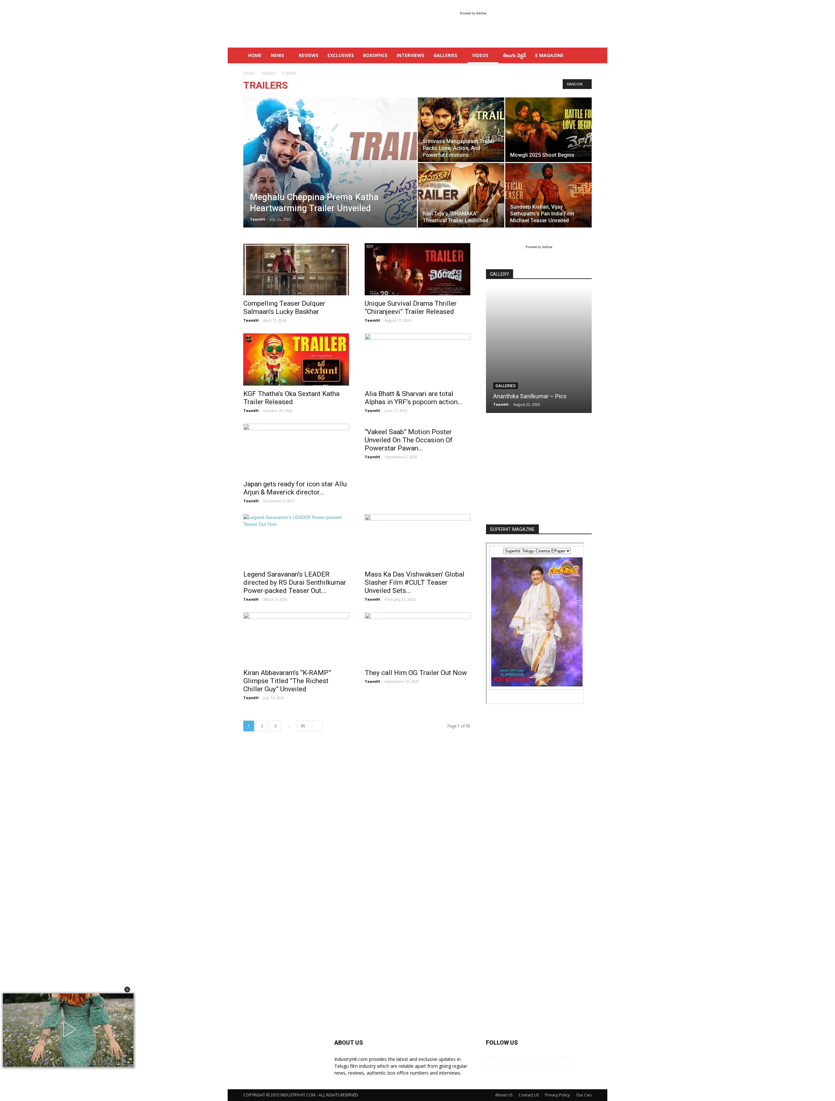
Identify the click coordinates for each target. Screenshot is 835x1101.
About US (503, 1095)
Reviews (308, 55)
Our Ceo (584, 1095)
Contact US (529, 1095)
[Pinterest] (527, 1063)
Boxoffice (375, 55)
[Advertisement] (539, 469)
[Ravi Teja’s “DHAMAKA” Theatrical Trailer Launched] (461, 195)
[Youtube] (562, 1063)
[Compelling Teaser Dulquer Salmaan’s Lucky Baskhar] (296, 269)
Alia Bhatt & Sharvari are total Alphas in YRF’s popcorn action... (414, 398)
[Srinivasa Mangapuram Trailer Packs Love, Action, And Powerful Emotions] (461, 129)
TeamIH (257, 219)
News (277, 55)
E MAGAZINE (549, 55)
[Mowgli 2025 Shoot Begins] (548, 129)
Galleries (445, 55)
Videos (480, 55)
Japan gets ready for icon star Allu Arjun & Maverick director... (295, 488)
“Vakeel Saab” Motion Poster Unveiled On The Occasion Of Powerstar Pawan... (409, 440)
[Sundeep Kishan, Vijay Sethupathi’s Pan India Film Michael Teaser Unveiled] (548, 195)
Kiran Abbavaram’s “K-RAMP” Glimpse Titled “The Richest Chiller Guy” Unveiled (287, 681)
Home (249, 73)
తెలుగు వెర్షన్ (514, 55)
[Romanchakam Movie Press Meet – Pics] (539, 350)
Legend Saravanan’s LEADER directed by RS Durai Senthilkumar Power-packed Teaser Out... (294, 582)
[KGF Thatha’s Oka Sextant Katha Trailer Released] (296, 359)
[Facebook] (492, 1063)
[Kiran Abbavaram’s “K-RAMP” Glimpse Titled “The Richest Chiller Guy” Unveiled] (296, 638)
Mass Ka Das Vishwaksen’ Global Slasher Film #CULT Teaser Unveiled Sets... (414, 582)
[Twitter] (545, 1063)
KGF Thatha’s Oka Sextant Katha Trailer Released (291, 398)
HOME (255, 55)
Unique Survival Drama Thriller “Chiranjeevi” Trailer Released (411, 308)
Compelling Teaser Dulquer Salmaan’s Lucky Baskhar (284, 308)
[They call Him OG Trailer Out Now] (417, 638)
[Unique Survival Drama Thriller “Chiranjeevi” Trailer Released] (417, 269)
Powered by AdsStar (473, 13)
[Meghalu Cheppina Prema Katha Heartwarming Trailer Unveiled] (330, 172)
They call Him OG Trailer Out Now (416, 673)
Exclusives (340, 55)
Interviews (410, 55)
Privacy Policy (557, 1095)
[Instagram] (510, 1063)
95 (303, 726)
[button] (127, 989)
